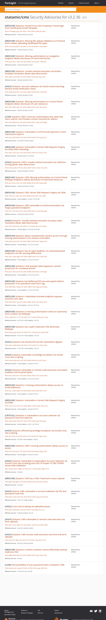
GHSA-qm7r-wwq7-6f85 (40, 332)
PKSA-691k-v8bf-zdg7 (12, 107)
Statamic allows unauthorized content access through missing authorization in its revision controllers (36, 236)
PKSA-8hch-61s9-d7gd (12, 525)
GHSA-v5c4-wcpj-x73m (39, 153)
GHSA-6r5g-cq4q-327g (39, 555)
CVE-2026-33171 (26, 332)
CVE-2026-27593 (25, 421)
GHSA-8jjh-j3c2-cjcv (38, 510)
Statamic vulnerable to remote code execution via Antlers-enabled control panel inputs (36, 371)
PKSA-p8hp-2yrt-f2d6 (12, 77)
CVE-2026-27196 (25, 436)
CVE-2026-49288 (25, 183)
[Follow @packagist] (95, 611)
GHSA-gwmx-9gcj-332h (39, 451)
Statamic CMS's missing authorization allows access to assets (36, 446)
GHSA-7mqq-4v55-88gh (39, 122)
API (39, 610)
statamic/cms (17, 17)
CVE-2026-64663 (25, 77)
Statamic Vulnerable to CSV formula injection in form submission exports (35, 133)
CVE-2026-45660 (24, 196)
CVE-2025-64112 (27, 469)
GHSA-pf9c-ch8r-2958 (38, 196)
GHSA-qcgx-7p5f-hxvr (40, 568)
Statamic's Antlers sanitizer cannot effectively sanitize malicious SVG (36, 550)
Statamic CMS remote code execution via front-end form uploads (36, 535)
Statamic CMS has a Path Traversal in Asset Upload (39, 478)
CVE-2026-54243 (25, 137)
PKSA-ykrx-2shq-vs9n (12, 183)
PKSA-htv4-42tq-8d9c (12, 46)
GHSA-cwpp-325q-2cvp (40, 406)
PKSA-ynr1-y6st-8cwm (12, 211)
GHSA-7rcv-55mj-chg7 (39, 345)
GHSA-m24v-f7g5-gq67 (39, 211)
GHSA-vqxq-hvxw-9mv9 (40, 497)
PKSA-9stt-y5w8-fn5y (12, 122)
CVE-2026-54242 (25, 153)
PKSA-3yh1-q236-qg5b (12, 256)
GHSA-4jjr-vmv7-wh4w (39, 226)
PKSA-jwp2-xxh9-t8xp (12, 510)
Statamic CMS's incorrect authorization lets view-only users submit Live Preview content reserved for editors (34, 117)
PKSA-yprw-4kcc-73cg (12, 62)
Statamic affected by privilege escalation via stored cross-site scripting (36, 431)
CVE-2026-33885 (26, 256)
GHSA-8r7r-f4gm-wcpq (39, 436)
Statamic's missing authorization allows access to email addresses (34, 386)
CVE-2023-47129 (24, 540)
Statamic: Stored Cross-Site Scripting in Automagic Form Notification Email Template (34, 26)
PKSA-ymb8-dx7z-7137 (12, 317)
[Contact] (91, 611)
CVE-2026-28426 (25, 360)
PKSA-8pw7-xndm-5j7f (12, 497)
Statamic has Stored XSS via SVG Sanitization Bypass (37, 341)
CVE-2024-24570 (26, 497)
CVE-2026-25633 (25, 451)
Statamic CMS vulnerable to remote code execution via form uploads (35, 520)
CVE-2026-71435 (25, 31)
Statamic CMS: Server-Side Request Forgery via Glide (40, 192)
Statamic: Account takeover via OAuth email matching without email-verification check (34, 87)
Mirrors (40, 613)
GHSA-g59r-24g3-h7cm (41, 469)
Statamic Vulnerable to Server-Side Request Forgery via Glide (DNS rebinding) (35, 148)
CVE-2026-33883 (26, 287)
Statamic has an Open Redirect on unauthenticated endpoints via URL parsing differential (35, 252)
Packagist (10, 3)
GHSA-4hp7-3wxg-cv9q (39, 241)
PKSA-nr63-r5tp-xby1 (12, 451)
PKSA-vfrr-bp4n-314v (12, 436)
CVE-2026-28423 (26, 406)
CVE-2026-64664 (25, 107)
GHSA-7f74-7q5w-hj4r (39, 256)
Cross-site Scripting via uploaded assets (31, 506)
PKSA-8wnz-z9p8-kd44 (12, 345)
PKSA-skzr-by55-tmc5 (12, 376)
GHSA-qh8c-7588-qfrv (38, 62)
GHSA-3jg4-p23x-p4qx (39, 287)
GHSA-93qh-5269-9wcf (39, 92)
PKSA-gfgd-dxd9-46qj (12, 555)
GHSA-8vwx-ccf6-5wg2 (39, 272)
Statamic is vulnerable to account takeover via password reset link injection (32, 416)
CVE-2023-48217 (26, 525)
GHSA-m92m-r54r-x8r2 (39, 168)
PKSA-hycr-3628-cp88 (12, 391)
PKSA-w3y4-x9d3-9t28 (12, 421)
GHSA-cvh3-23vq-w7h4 (39, 302)
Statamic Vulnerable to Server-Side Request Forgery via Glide (35, 401)
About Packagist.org (8, 611)
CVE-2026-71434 (25, 46)
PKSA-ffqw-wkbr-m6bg (12, 287)
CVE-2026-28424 (25, 391)
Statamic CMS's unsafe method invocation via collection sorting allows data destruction (35, 163)
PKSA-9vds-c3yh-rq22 (12, 153)
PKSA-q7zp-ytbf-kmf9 (12, 137)
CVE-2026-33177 (26, 317)
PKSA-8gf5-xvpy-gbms (12, 482)
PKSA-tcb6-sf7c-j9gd (12, 540)
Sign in (96, 3)
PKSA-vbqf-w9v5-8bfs (12, 92)
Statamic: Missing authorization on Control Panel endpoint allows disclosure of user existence (33, 102)
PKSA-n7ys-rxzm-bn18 (12, 406)
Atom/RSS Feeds (10, 615)
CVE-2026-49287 (25, 168)
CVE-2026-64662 (25, 62)
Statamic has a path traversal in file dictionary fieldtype (32, 327)
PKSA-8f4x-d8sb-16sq (12, 302)
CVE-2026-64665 (25, 92)
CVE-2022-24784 (26, 568)
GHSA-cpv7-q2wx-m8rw (39, 376)
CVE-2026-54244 (25, 122)
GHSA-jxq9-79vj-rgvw (39, 421)
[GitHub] (100, 611)
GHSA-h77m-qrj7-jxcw (38, 137)
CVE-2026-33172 (26, 345)
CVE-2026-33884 (25, 272)
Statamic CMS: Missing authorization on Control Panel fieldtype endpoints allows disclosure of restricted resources (36, 178)
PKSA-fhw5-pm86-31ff (12, 168)
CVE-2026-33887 (25, 241)
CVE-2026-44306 (25, 211)
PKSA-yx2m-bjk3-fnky (12, 226)
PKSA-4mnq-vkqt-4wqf (12, 332)
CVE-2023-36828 (25, 555)
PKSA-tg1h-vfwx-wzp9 (12, 272)
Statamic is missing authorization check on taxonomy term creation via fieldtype (36, 312)
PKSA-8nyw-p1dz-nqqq (13, 568)
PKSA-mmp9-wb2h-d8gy (13, 469)
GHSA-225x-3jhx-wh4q (39, 107)
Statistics (24, 610)
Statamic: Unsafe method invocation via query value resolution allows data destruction (33, 221)
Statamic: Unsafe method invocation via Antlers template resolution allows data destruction (33, 72)
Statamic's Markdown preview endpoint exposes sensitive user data (33, 297)
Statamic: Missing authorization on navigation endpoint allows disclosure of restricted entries (32, 57)
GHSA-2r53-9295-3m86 (40, 525)
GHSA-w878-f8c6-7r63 (38, 391)
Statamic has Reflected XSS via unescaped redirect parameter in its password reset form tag (34, 282)
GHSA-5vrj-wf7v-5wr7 (39, 360)
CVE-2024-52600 (25, 482)
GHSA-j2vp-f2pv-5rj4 (38, 77)
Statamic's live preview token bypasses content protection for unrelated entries (33, 267)
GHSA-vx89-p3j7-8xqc (38, 31)
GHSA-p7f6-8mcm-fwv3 (40, 482)
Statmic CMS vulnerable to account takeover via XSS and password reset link (35, 492)
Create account (84, 3)
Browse (60, 3)
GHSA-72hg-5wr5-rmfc (38, 540)
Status (57, 610)
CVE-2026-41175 (25, 226)
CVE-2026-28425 (25, 376)
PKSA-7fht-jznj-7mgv (12, 196)
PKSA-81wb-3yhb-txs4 (12, 360)
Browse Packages (27, 613)
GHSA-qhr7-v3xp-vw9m (39, 46)
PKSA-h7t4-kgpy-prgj (12, 31)
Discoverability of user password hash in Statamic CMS (38, 564)
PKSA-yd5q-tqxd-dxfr (12, 241)
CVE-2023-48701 (25, 510)
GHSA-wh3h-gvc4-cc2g (40, 317)
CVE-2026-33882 (25, 302)
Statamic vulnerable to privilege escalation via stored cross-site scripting (34, 355)
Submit (71, 3)
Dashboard (58, 613)
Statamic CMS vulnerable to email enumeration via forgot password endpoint (34, 206)
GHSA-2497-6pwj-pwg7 (39, 183)
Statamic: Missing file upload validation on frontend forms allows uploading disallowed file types (35, 42)
